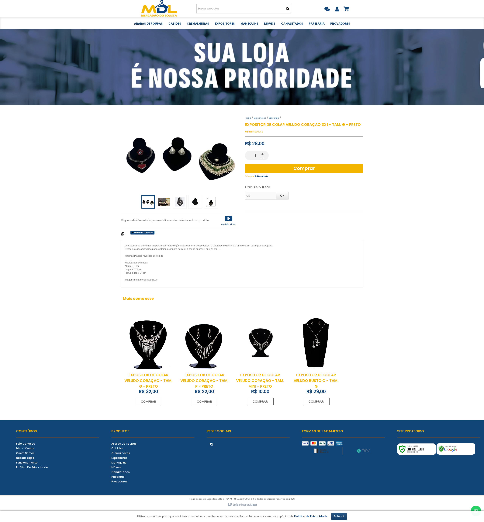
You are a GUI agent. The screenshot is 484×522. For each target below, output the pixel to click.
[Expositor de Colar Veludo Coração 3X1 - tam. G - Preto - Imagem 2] (164, 202)
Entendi (339, 516)
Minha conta (25, 448)
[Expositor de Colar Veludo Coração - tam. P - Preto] (204, 361)
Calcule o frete (257, 187)
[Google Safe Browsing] (455, 449)
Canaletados (120, 472)
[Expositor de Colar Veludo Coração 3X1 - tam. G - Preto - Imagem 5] (211, 202)
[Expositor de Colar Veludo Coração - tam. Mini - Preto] (260, 361)
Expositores (260, 117)
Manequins (118, 462)
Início (248, 117)
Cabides (117, 448)
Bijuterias (274, 117)
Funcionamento (27, 462)
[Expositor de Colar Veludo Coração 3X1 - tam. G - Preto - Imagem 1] (148, 202)
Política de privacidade (32, 467)
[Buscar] (287, 9)
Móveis (116, 467)
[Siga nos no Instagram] (211, 444)
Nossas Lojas (25, 458)
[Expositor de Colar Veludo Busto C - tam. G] (316, 361)
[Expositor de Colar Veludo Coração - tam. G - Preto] (148, 361)
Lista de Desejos (143, 232)
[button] (228, 220)
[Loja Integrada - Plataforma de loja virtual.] (242, 504)
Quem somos (25, 453)
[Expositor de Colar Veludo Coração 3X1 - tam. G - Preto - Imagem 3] (179, 202)
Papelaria (118, 477)
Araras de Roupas (124, 444)
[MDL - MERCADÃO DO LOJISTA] (159, 8)
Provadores (119, 481)
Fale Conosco (25, 444)
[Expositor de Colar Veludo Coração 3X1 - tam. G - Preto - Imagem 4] (195, 202)
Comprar (304, 168)
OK (282, 195)
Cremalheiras (120, 453)
